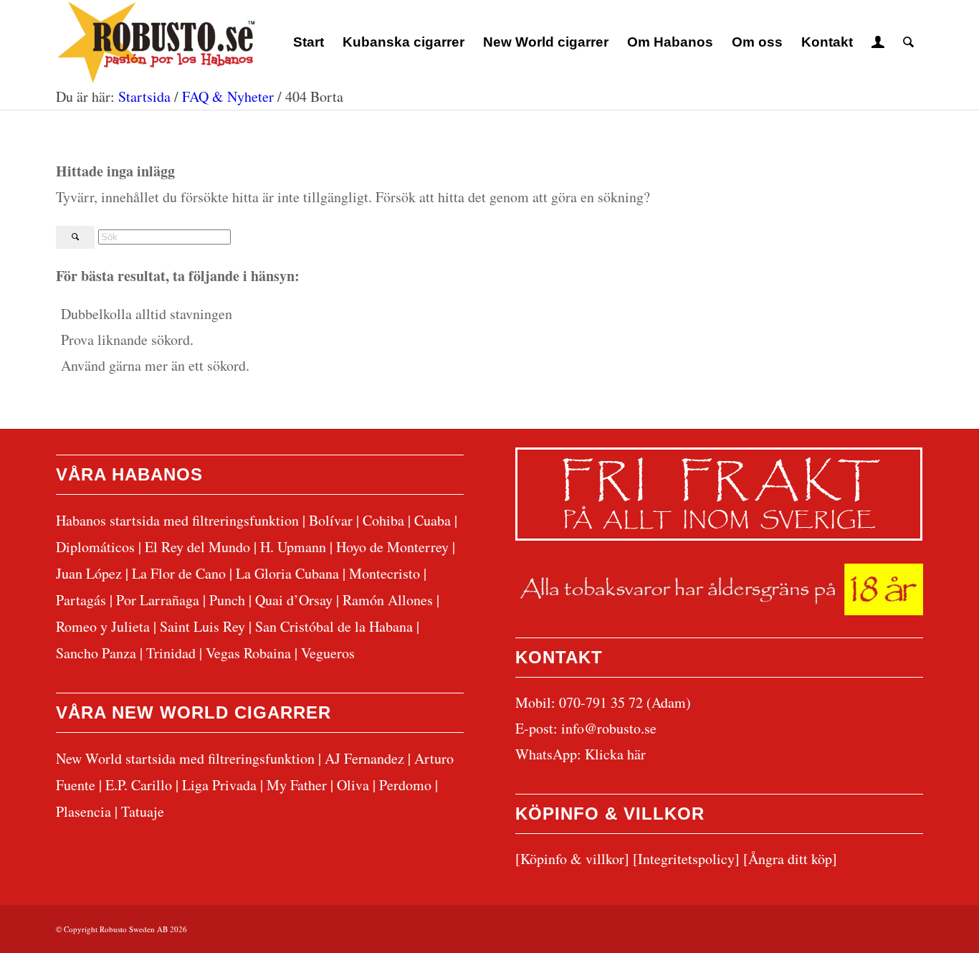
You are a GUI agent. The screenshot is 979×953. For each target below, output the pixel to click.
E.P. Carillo (138, 785)
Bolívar (331, 520)
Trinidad (171, 653)
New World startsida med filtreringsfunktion (185, 758)
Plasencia (83, 811)
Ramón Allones (388, 600)
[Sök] (908, 42)
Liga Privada (219, 785)
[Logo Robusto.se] (155, 42)
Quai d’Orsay (294, 600)
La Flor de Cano (179, 573)
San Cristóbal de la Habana (334, 626)
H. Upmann (293, 546)
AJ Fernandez (364, 758)
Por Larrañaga (157, 600)
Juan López (89, 573)
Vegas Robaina (248, 653)
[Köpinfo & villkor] (572, 858)
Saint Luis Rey (202, 626)
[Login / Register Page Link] (878, 42)
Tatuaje (142, 811)
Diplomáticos (95, 546)
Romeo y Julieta (103, 626)
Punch (227, 600)
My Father (297, 785)
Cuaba (432, 520)
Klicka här (615, 754)
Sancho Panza (96, 653)
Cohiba (383, 520)
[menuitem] (308, 42)
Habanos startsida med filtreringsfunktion (177, 520)
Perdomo (405, 785)
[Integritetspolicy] (686, 858)
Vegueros (328, 653)
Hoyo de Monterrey (392, 546)
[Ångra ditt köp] (790, 858)
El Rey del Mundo (197, 546)
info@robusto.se (608, 728)
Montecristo (384, 573)
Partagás (81, 600)
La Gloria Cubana (287, 573)
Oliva (353, 785)
